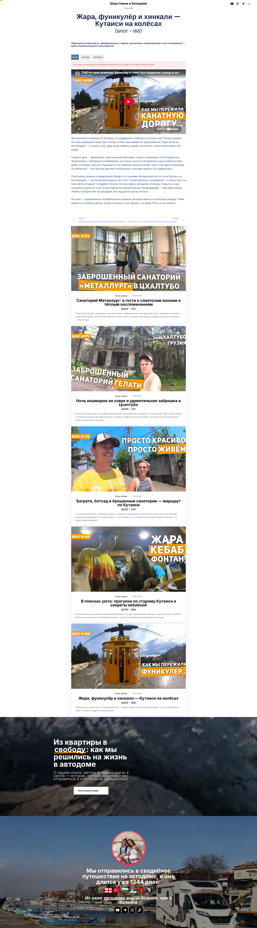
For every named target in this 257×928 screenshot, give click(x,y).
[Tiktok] (139, 910)
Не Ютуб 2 (98, 57)
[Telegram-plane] (125, 910)
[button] (250, 3)
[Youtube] (117, 910)
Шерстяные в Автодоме (128, 3)
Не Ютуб (85, 57)
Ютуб (75, 57)
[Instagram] (132, 910)
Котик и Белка (121, 296)
